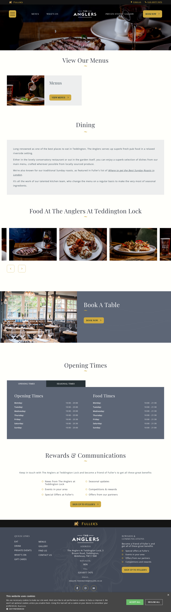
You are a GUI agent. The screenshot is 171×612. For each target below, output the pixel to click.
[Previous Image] (10, 268)
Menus (35, 14)
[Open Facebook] (77, 588)
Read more (22, 606)
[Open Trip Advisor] (94, 588)
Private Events (114, 14)
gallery (129, 14)
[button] (26, 383)
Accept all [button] (134, 602)
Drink (17, 546)
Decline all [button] (154, 602)
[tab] (66, 383)
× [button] (168, 595)
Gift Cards (20, 559)
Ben (85, 564)
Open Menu (12, 14)
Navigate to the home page (84, 13)
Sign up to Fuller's (84, 504)
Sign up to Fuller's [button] (135, 569)
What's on (52, 14)
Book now (92, 320)
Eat (16, 541)
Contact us (45, 555)
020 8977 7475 (154, 2)
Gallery (43, 546)
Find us (137, 2)
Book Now (150, 14)
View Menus (58, 97)
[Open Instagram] (85, 588)
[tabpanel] (85, 413)
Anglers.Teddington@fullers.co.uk (85, 581)
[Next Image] (22, 268)
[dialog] (85, 602)
